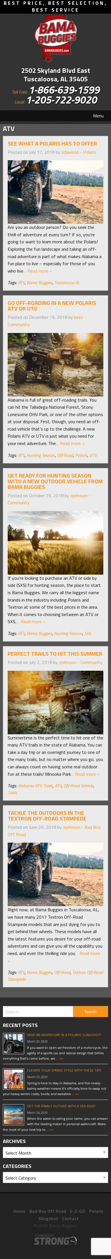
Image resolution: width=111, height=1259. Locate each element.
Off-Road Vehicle (78, 785)
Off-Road (65, 455)
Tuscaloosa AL (67, 282)
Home (19, 1211)
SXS (87, 633)
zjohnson (79, 495)
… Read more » (37, 270)
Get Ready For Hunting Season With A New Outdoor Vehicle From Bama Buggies (55, 481)
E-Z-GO (77, 1211)
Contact (70, 1218)
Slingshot (48, 1218)
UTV (93, 455)
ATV (21, 282)
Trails (12, 792)
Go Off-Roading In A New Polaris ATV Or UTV (52, 305)
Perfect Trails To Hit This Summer (55, 653)
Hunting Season (41, 455)
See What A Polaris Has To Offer (52, 143)
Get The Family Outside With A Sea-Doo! (61, 1106)
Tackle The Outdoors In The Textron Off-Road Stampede (47, 815)
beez (78, 317)
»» (61, 1058)
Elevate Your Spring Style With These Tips (64, 1070)
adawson (70, 152)
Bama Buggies (39, 282)
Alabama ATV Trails (35, 785)
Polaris (89, 152)
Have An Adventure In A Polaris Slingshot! (64, 1034)
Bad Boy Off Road (47, 1211)
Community (19, 324)
